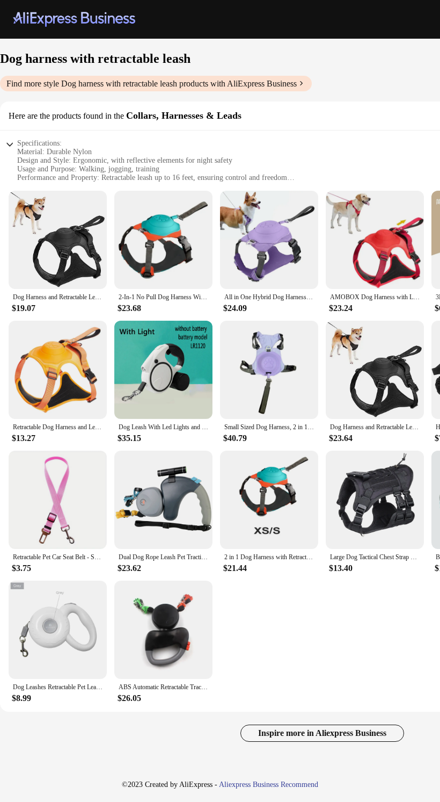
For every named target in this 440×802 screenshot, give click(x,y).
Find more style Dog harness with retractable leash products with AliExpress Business (151, 83)
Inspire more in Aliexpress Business (322, 733)
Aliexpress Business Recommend (268, 785)
